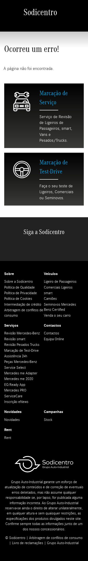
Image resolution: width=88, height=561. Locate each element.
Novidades (12, 420)
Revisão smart (14, 339)
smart (48, 293)
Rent (7, 438)
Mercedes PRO (15, 390)
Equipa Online (54, 339)
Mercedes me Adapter (20, 373)
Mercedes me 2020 (18, 379)
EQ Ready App (14, 385)
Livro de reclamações (27, 543)
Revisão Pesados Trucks (21, 345)
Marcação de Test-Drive (21, 350)
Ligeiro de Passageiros (60, 281)
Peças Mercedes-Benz (20, 362)
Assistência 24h (15, 356)
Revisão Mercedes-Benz (22, 333)
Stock (48, 420)
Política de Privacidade (20, 293)
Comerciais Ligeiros (58, 287)
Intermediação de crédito (22, 304)
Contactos (51, 333)
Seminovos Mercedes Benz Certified (60, 307)
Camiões (50, 299)
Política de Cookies (18, 299)
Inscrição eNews (16, 402)
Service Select (15, 368)
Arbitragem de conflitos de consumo (23, 312)
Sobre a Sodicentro (18, 281)
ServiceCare (13, 396)
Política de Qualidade (19, 287)
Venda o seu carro (57, 315)
